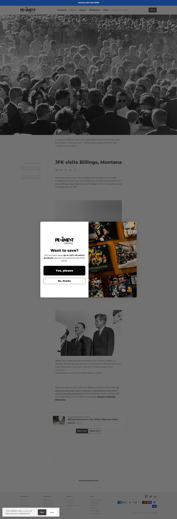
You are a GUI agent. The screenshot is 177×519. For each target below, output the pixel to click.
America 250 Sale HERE (88, 3)
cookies (26, 511)
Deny (52, 512)
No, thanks (64, 281)
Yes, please (64, 270)
